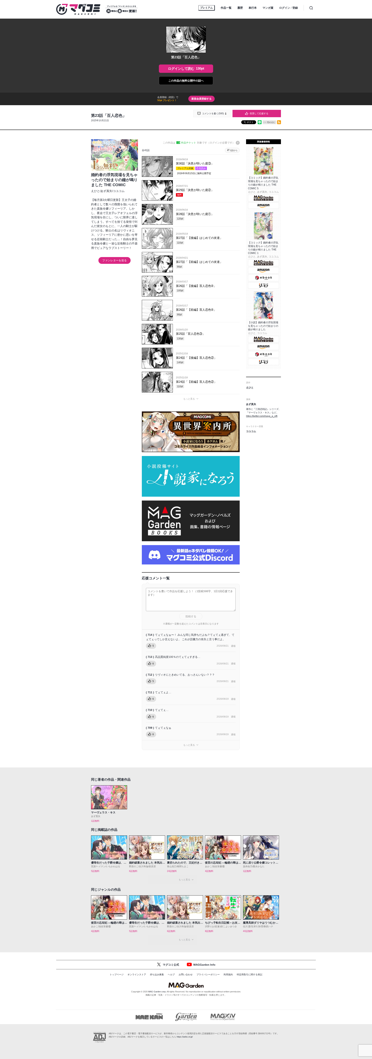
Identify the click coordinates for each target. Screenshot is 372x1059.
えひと (95, 191)
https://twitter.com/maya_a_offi (261, 416)
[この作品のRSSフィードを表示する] (279, 122)
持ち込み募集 (157, 974)
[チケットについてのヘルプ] (238, 143)
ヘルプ (171, 974)
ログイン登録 (288, 7)
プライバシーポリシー (208, 974)
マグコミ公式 (171, 964)
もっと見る (189, 398)
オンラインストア (136, 974)
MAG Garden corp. (157, 991)
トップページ (117, 974)
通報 (233, 646)
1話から (234, 150)
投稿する (190, 616)
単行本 (253, 7)
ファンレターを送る (114, 260)
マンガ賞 (268, 7)
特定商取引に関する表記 (249, 974)
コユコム (119, 191)
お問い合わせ (186, 974)
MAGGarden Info (204, 964)
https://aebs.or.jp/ (185, 1037)
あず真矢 (106, 191)
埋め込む (271, 122)
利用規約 (228, 974)
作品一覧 (226, 7)
